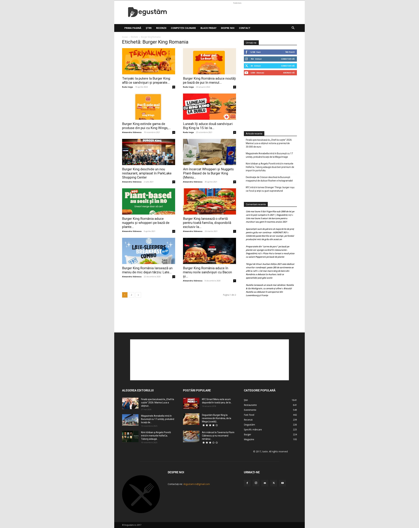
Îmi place (290, 52)
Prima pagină (132, 27)
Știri (149, 27)
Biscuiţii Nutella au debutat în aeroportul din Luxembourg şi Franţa (269, 292)
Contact (244, 27)
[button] (293, 28)
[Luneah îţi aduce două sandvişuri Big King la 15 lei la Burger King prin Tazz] (209, 107)
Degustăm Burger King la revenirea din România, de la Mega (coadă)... (216, 418)
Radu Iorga (127, 87)
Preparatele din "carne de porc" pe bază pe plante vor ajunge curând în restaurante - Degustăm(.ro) (267, 250)
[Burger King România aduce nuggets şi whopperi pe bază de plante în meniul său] (148, 201)
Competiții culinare (183, 27)
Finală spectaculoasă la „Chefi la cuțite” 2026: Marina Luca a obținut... (157, 402)
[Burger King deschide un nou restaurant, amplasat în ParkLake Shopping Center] (148, 152)
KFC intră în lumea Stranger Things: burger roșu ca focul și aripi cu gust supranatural (270, 189)
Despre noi (227, 27)
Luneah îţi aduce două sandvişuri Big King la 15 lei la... (208, 126)
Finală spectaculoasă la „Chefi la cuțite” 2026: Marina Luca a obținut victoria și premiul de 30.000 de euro (269, 143)
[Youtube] (282, 483)
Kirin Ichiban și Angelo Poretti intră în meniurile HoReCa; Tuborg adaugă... (156, 435)
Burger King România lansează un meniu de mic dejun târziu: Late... (147, 270)
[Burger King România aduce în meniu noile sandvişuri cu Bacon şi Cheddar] (209, 251)
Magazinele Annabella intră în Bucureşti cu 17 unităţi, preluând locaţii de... (157, 419)
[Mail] (265, 483)
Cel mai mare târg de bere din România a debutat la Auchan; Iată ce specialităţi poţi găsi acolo (267, 274)
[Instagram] (256, 483)
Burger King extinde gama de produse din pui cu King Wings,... (146, 126)
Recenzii (161, 27)
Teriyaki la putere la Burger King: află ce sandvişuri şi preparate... (146, 80)
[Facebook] (247, 483)
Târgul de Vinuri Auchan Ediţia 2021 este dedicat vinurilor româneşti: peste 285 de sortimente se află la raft (270, 267)
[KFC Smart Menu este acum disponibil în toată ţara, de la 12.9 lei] (191, 403)
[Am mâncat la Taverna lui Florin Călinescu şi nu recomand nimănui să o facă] (191, 436)
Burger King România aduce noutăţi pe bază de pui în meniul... (209, 80)
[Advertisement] (237, 12)
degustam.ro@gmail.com (196, 484)
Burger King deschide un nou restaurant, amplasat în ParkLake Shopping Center (147, 173)
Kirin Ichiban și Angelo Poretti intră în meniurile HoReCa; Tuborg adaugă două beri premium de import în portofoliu (270, 167)
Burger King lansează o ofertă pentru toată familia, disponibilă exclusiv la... (207, 223)
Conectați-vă (288, 59)
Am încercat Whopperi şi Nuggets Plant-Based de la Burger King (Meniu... (208, 173)
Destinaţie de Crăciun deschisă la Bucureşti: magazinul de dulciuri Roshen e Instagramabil (269, 179)
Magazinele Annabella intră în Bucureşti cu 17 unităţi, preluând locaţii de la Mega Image (269, 155)
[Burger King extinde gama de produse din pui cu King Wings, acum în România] (148, 107)
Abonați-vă (289, 72)
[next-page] (138, 295)
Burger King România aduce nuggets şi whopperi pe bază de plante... (145, 223)
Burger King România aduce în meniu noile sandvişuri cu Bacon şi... (207, 272)
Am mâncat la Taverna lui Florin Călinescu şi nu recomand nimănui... (218, 435)
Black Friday (208, 27)
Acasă (125, 37)
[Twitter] (273, 483)
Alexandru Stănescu (132, 132)
